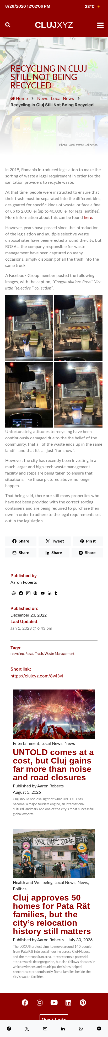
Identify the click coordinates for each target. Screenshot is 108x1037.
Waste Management (59, 653)
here (88, 217)
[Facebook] (25, 1002)
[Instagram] (39, 1002)
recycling (17, 653)
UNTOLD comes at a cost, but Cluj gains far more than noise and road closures (53, 765)
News (42, 98)
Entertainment (26, 743)
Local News (62, 98)
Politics (19, 889)
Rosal (29, 653)
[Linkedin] (68, 1002)
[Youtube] (54, 1002)
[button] (100, 25)
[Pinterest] (82, 1002)
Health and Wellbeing (32, 883)
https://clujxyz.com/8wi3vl (36, 675)
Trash (39, 653)
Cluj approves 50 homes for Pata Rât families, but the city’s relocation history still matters (52, 914)
